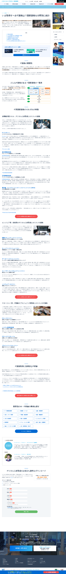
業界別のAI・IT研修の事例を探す (13, 39)
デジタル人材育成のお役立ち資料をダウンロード (16, 40)
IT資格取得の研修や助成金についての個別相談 (11, 390)
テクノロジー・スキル (57, 39)
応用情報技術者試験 (5, 179)
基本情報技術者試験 (5, 155)
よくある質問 (31, 1)
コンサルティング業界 (40, 418)
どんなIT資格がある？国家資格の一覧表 (14, 35)
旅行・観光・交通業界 (40, 422)
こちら (11, 477)
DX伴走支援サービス (31, 558)
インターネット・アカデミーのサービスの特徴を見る (13, 386)
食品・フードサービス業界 (10, 426)
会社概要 (40, 1)
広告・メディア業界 (9, 414)
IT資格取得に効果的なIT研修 (12, 38)
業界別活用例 (5, 561)
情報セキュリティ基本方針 (32, 561)
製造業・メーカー (24, 410)
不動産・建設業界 (24, 414)
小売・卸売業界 (8, 418)
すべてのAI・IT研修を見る (26, 431)
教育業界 (6, 422)
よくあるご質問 (42, 561)
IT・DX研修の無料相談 (51, 572)
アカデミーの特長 (6, 564)
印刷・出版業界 (23, 418)
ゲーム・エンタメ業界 (25, 422)
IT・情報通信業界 (8, 410)
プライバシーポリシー (31, 562)
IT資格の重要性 (10, 34)
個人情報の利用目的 (10, 507)
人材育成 (55, 34)
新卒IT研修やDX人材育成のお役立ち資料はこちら (26, 395)
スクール (26, 1)
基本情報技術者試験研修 (7, 172)
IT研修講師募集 (30, 564)
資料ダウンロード (43, 562)
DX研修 (16, 558)
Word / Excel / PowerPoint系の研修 (9, 212)
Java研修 (16, 561)
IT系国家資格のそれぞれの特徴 (13, 36)
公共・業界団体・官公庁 (25, 426)
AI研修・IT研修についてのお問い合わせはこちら (12, 385)
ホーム (4, 558)
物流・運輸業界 (39, 414)
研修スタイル (5, 562)
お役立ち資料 (36, 1)
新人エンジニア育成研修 (19, 562)
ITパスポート (4, 136)
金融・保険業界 (39, 410)
